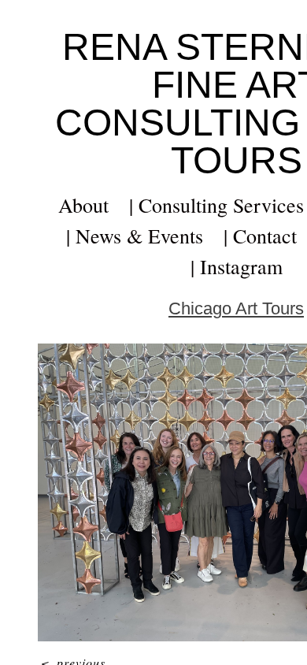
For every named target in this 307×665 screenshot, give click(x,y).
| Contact (260, 235)
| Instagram (236, 266)
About (83, 204)
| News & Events (134, 235)
